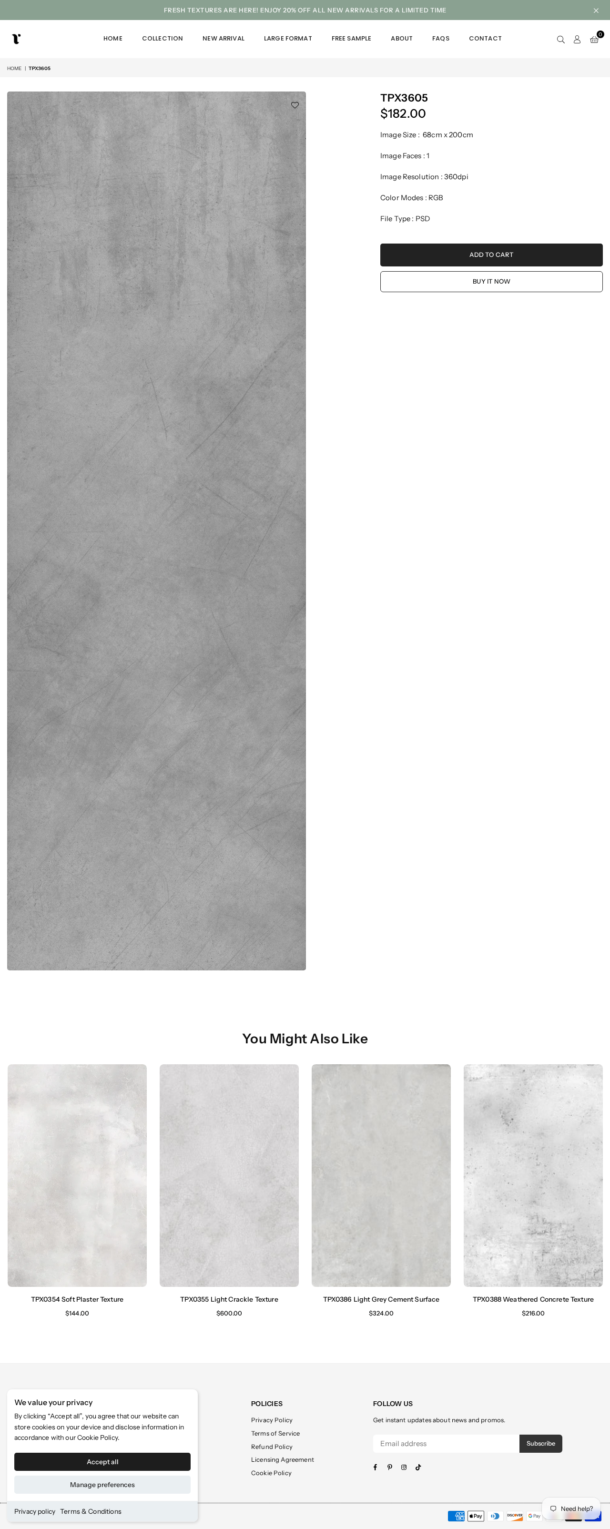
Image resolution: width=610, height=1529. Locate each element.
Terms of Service (275, 1433)
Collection (162, 38)
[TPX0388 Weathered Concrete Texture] (533, 1175)
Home (112, 38)
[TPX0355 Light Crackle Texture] (229, 1175)
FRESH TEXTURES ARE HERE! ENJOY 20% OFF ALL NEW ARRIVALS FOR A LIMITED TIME (305, 10)
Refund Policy (272, 1446)
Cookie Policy (97, 1437)
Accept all (103, 1462)
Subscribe (541, 1443)
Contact (485, 38)
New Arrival (223, 38)
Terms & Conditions (91, 1511)
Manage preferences (102, 1484)
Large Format (288, 38)
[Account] (577, 39)
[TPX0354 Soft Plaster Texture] (77, 1175)
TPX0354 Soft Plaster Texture (77, 1299)
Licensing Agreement (282, 1459)
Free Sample (352, 38)
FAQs (440, 38)
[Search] (561, 39)
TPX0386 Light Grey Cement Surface (381, 1299)
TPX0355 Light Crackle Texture (229, 1299)
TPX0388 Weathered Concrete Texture (533, 1299)
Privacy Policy (272, 1420)
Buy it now (491, 281)
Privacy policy (34, 1511)
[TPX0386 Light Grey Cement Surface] (381, 1175)
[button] (594, 39)
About (402, 38)
